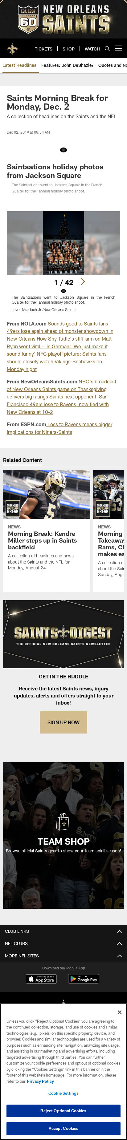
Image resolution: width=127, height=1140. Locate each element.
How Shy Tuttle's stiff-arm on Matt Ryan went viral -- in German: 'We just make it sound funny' (59, 346)
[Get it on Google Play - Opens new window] (83, 981)
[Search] (107, 48)
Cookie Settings (63, 1093)
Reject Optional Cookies (63, 1110)
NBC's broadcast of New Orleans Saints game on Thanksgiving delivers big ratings (61, 388)
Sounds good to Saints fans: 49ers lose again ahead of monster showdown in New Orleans (60, 331)
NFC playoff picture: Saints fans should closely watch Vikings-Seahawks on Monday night (57, 361)
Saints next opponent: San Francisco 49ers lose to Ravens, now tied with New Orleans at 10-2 (58, 404)
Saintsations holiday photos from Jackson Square (55, 171)
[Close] (119, 1012)
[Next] (82, 281)
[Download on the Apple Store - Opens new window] (41, 979)
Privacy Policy (40, 1081)
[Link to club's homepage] (12, 46)
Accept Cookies (64, 1128)
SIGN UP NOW (63, 722)
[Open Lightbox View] (64, 261)
